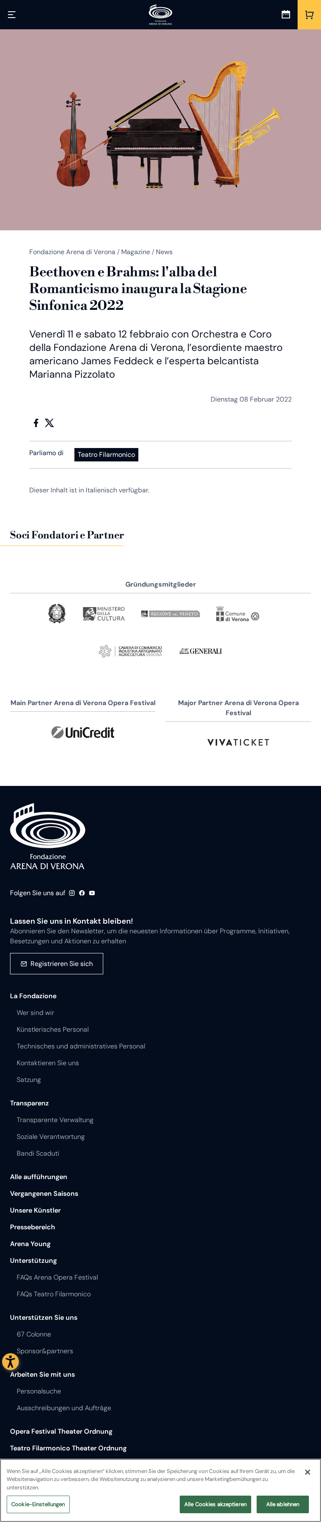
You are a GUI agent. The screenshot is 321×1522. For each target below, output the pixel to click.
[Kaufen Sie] (309, 14)
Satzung (29, 1079)
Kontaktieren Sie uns (48, 1062)
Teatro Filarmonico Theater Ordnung (68, 1448)
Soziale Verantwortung (51, 1136)
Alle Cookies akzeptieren (215, 1504)
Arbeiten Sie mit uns (42, 1374)
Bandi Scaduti (38, 1153)
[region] (160, 1490)
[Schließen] (307, 1472)
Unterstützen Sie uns (43, 1317)
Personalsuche (39, 1391)
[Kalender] (286, 14)
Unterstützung (33, 1260)
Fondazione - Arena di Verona (47, 836)
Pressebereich (32, 1227)
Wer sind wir (35, 1012)
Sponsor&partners (45, 1351)
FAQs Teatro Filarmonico (54, 1294)
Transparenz (29, 1103)
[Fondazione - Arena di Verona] (160, 14)
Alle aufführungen (38, 1176)
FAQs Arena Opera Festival (57, 1277)
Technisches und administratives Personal (81, 1046)
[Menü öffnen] (11, 14)
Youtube (92, 893)
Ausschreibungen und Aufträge (64, 1408)
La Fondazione (33, 995)
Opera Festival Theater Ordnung (61, 1431)
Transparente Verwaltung (55, 1119)
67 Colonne (34, 1334)
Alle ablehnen (283, 1504)
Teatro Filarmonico (106, 454)
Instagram (72, 893)
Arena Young (30, 1243)
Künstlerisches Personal (53, 1029)
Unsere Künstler (35, 1210)
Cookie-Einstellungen (38, 1504)
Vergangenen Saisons (44, 1193)
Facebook (36, 423)
